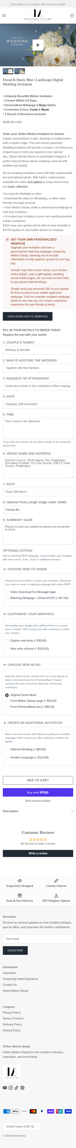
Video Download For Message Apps (33, 592)
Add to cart (38, 780)
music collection (18, 186)
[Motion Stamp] (38, 15)
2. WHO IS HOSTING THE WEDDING (30, 360)
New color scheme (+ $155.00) (29, 648)
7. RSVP (9, 484)
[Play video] (38, 45)
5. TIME (8, 414)
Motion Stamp (18, 1135)
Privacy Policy (12, 1012)
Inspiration (9, 972)
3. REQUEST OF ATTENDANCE (26, 378)
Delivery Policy (12, 1024)
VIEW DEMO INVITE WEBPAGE (27, 316)
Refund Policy (12, 1030)
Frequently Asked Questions (20, 978)
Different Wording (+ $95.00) (28, 749)
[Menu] (4, 15)
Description (10, 811)
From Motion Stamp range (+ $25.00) (33, 700)
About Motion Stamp (15, 990)
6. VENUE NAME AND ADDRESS (27, 453)
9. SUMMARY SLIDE (18, 520)
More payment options (38, 800)
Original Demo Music (23, 694)
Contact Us (10, 984)
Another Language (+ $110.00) (29, 757)
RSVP (23, 274)
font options (35, 181)
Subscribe (15, 950)
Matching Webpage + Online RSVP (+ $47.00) (39, 598)
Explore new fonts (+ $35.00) (28, 640)
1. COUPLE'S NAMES (18, 342)
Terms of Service (13, 1018)
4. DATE (9, 396)
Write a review (38, 853)
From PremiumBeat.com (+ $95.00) (32, 706)
